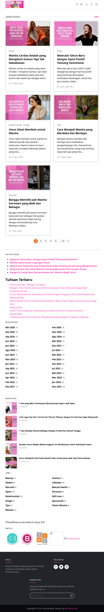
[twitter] (61, 567)
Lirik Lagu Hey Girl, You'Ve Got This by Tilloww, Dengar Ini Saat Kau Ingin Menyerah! (58, 417)
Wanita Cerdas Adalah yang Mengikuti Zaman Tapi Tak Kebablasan (27, 59)
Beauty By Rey (17, 297)
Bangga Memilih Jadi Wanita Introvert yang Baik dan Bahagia (28, 203)
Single (26, 124)
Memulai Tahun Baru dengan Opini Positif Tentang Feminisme (71, 59)
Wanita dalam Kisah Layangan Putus (30, 262)
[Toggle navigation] (96, 4)
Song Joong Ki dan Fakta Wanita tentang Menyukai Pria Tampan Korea (48, 269)
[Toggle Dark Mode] (87, 4)
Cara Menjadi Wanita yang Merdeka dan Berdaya (74, 131)
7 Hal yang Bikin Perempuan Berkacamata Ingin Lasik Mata (47, 403)
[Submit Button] (71, 595)
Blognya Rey (16, 307)
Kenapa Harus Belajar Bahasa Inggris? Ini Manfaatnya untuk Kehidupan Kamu (55, 444)
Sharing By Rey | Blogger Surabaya (28, 284)
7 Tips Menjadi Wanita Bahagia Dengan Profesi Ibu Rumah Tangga (50, 430)
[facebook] (77, 4)
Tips (59, 124)
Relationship (15, 124)
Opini (11, 50)
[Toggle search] (91, 4)
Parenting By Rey (18, 291)
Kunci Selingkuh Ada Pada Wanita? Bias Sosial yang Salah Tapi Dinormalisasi (54, 458)
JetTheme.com (71, 608)
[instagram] (81, 4)
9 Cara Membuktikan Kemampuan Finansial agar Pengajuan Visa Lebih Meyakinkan (52, 294)
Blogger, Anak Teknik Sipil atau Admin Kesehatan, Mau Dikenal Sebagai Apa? (48, 287)
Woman (13, 195)
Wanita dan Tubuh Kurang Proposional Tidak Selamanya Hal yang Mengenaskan (53, 265)
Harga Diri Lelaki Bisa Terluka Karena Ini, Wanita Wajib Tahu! (43, 272)
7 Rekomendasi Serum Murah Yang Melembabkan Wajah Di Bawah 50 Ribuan (49, 317)
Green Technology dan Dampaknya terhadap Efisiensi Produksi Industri (46, 310)
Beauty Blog (16, 313)
